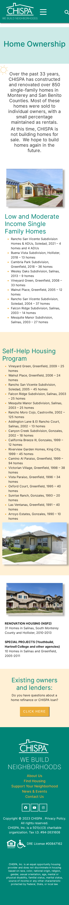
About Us (34, 776)
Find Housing (34, 781)
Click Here (34, 711)
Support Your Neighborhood (34, 786)
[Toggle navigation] (43, 12)
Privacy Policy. (55, 818)
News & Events (34, 791)
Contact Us (34, 797)
